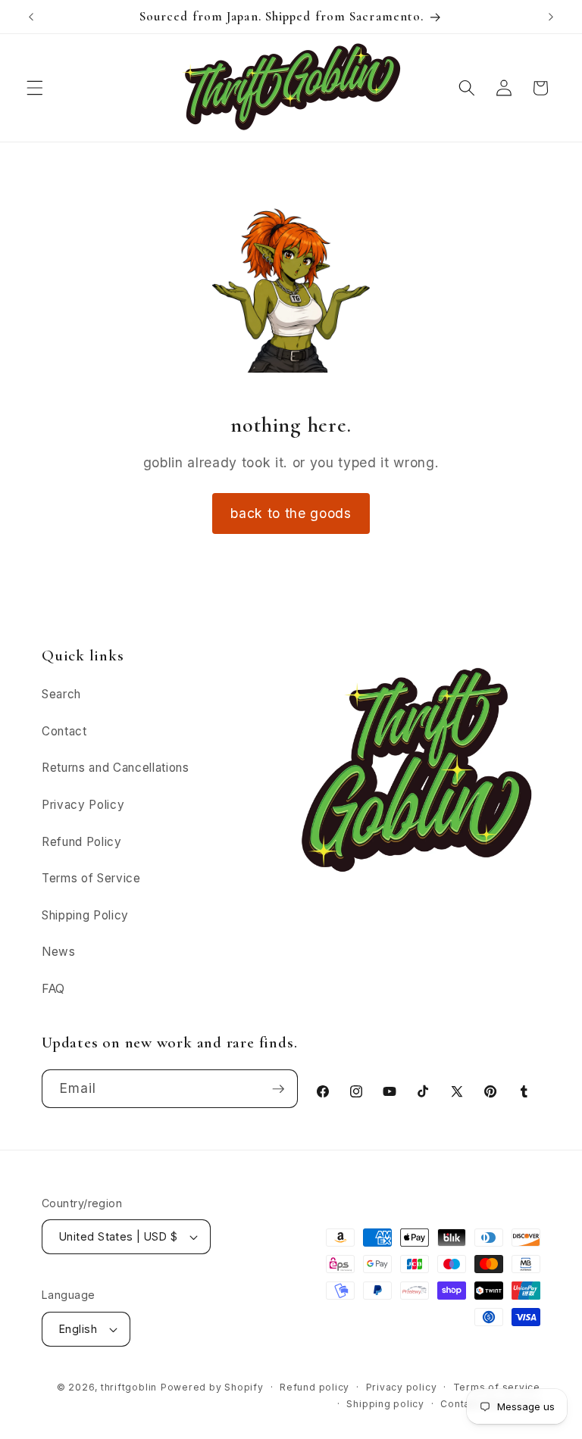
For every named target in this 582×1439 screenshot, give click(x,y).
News (59, 951)
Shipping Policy (85, 915)
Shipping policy (385, 1403)
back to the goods (290, 513)
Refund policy (314, 1387)
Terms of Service (91, 878)
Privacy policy (401, 1387)
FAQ (53, 989)
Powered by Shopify (212, 1387)
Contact (64, 731)
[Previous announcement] (31, 16)
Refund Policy (82, 842)
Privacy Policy (83, 805)
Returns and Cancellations (115, 767)
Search (61, 694)
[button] (35, 88)
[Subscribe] (278, 1089)
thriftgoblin (129, 1387)
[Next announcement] (551, 16)
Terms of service (496, 1387)
